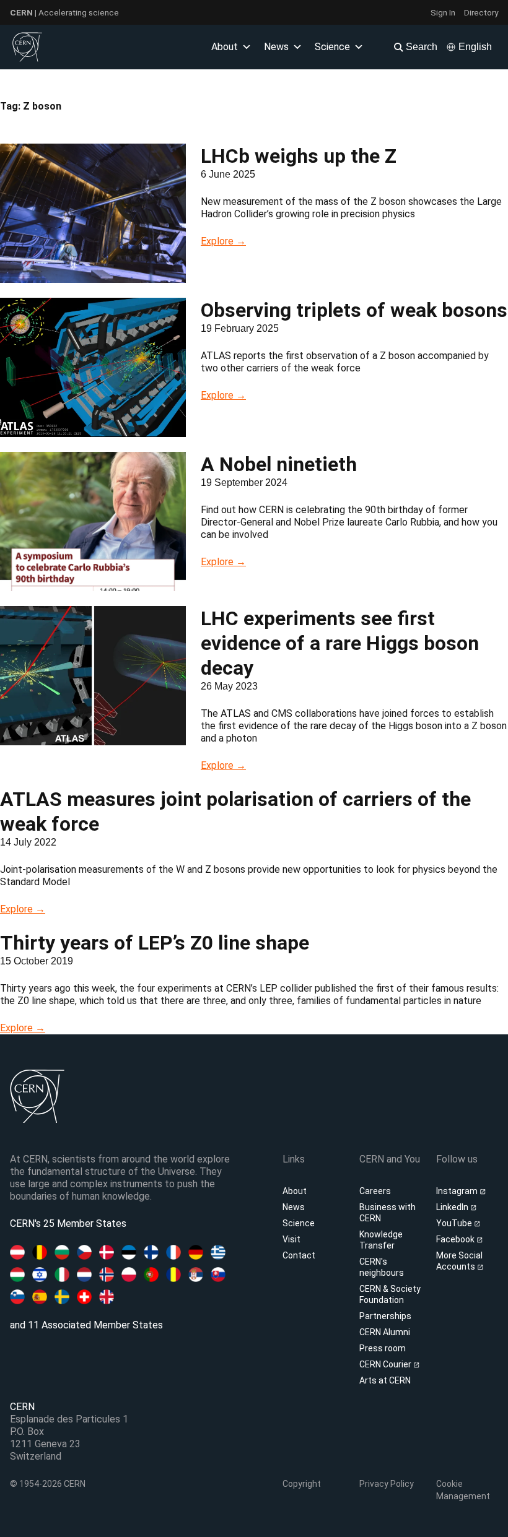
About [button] (224, 47)
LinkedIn (453, 1207)
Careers (375, 1191)
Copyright (301, 1484)
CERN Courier (386, 1364)
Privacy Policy (386, 1484)
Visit (291, 1239)
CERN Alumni (384, 1332)
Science (332, 47)
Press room (382, 1348)
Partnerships (385, 1316)
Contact (298, 1255)
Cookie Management (463, 1490)
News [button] (276, 47)
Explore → (223, 241)
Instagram (458, 1191)
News (293, 1207)
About (294, 1191)
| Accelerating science (64, 12)
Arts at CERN (385, 1380)
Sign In (443, 12)
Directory (481, 12)
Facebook (456, 1239)
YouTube (455, 1223)
